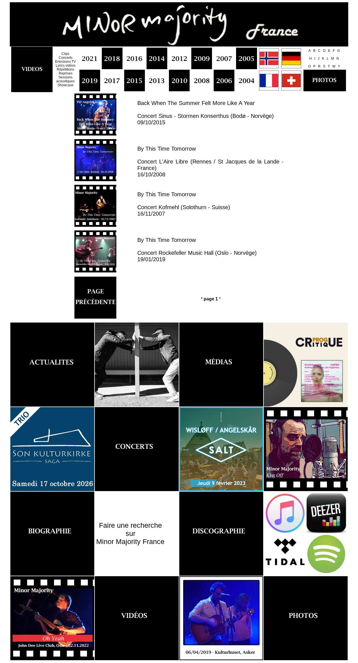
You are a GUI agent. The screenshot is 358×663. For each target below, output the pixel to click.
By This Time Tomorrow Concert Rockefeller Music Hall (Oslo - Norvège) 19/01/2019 (197, 249)
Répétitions (65, 69)
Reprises (65, 73)
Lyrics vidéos (66, 65)
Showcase (66, 85)
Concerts (65, 58)
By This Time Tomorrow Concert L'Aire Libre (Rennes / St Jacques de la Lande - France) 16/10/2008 (210, 162)
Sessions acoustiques (65, 79)
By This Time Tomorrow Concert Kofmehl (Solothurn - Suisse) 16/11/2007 (183, 204)
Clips (65, 54)
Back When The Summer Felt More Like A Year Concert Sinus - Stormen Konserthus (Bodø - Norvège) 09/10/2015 (205, 112)
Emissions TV (65, 62)
